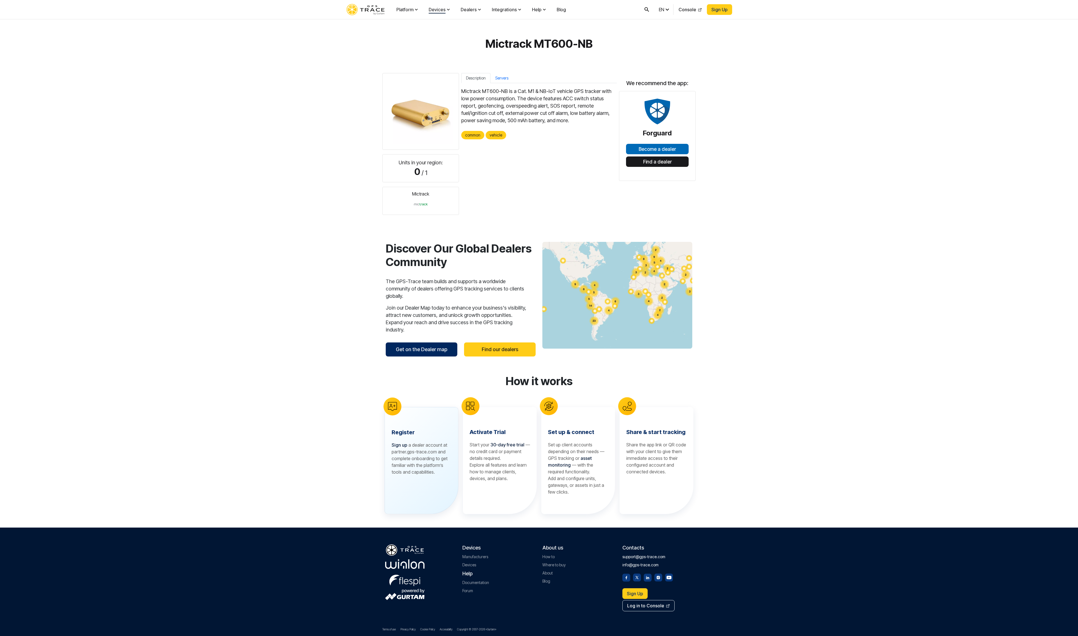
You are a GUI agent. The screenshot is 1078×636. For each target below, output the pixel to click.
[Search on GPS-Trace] (647, 9)
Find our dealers (500, 349)
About (547, 573)
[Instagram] (658, 577)
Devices (437, 9)
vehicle (496, 135)
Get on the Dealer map (421, 349)
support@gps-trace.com (643, 556)
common (472, 135)
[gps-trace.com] (365, 9)
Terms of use (389, 629)
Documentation (475, 582)
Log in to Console (645, 605)
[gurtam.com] (404, 564)
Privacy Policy (408, 629)
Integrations (504, 9)
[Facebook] (626, 577)
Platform (405, 9)
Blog (561, 9)
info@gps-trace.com (640, 564)
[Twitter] (637, 577)
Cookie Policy (427, 629)
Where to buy (554, 564)
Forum (467, 590)
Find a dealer (657, 162)
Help (537, 9)
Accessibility (446, 629)
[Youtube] (669, 577)
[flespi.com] (404, 579)
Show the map (617, 295)
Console (687, 9)
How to (548, 556)
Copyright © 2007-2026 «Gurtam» (476, 629)
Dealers (469, 9)
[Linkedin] (648, 577)
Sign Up (719, 9)
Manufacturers (475, 556)
